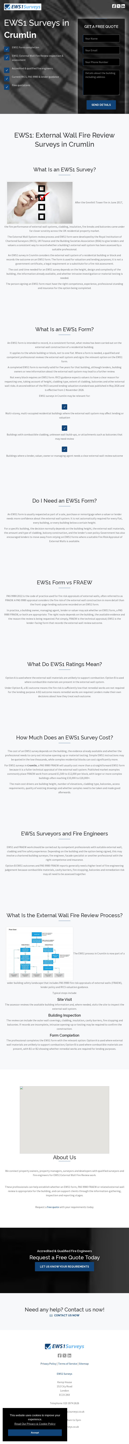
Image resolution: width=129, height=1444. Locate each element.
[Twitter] (64, 1355)
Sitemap (84, 1363)
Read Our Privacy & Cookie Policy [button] (34, 1423)
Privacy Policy (48, 1363)
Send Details (101, 104)
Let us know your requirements (64, 1266)
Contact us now (66, 1315)
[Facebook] (59, 1355)
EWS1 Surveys (64, 1373)
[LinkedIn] (69, 1355)
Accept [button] (35, 1432)
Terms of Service (67, 1363)
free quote (53, 1207)
